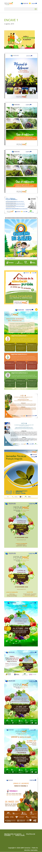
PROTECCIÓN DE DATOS (12, 834)
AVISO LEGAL (20, 835)
